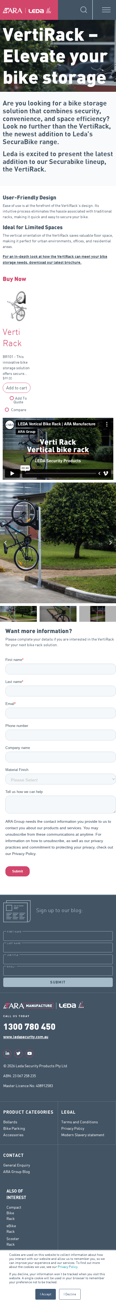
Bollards (10, 1122)
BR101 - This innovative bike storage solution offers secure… (16, 354)
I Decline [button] (70, 1294)
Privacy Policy (67, 1267)
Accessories (13, 1134)
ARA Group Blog (16, 1171)
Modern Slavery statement (82, 1134)
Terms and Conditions (79, 1122)
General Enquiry (16, 1165)
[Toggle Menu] (106, 9)
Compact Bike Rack (13, 1213)
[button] (5, 543)
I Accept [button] (45, 1294)
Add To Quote (20, 400)
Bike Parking (14, 1128)
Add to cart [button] (16, 387)
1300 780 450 (29, 1026)
